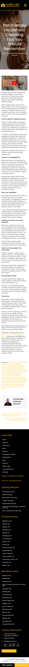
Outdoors (24, 379)
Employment (6, 457)
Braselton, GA (6, 530)
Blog (3, 460)
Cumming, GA (7, 539)
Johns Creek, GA (7, 553)
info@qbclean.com (10, 641)
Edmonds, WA (6, 581)
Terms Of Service (8, 469)
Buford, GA (5, 533)
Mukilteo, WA (6, 603)
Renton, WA (6, 612)
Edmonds (12, 372)
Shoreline (21, 385)
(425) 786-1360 (9, 638)
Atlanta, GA (6, 524)
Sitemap (5, 472)
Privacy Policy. (15, 661)
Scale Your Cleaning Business (11, 481)
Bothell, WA (6, 578)
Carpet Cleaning (7, 370)
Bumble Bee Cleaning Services (19, 54)
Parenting (5, 381)
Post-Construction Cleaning (11, 511)
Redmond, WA (7, 609)
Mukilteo (17, 379)
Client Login (6, 466)
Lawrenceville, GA (8, 556)
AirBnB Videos (12, 362)
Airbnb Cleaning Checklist (12, 365)
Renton (4, 383)
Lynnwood (5, 377)
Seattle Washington (11, 385)
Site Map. (23, 661)
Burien (20, 368)
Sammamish (11, 383)
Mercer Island (13, 377)
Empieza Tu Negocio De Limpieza (12, 476)
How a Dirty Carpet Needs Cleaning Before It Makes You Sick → (15, 420)
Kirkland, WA (6, 592)
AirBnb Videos (22, 362)
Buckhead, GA (7, 536)
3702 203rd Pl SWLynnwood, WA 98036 (11, 635)
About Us (5, 443)
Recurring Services (8, 492)
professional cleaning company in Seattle (13, 335)
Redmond (23, 381)
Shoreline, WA (6, 621)
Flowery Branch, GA (8, 548)
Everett (18, 372)
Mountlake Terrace (8, 379)
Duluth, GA (5, 545)
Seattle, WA (6, 618)
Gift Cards (5, 445)
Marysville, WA (7, 598)
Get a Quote (7, 665)
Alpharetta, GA (7, 521)
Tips (3, 386)
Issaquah (5, 375)
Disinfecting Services (9, 503)
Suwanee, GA (6, 562)
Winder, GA (6, 565)
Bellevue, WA (6, 576)
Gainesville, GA (7, 550)
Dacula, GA (6, 542)
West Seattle (14, 386)
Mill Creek (21, 377)
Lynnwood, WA (7, 595)
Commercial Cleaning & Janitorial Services (13, 507)
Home (4, 440)
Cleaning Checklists (8, 454)
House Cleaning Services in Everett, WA (14, 585)
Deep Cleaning (7, 495)
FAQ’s (4, 448)
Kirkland (17, 375)
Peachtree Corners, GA (9, 559)
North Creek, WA (7, 606)
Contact (5, 463)
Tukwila (7, 386)
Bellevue (10, 368)
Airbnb (4, 364)
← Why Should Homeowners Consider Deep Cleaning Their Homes (14, 415)
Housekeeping (16, 373)
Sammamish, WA (8, 615)
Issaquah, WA (6, 589)
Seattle (18, 383)
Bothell (15, 368)
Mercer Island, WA (8, 600)
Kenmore (11, 375)
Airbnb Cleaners (11, 364)
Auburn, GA (6, 527)
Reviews (5, 451)
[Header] (25, 5)
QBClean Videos (14, 381)
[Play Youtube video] (14, 83)
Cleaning (16, 370)
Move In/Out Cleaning (9, 498)
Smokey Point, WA (8, 624)
